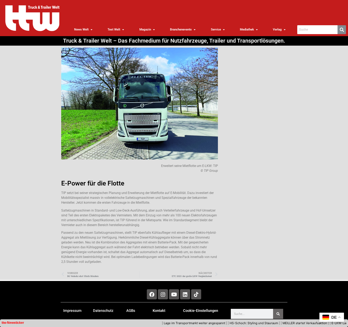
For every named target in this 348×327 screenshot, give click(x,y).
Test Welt (114, 29)
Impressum (72, 310)
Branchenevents (181, 29)
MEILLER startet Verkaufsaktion (291, 323)
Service (216, 29)
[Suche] (278, 314)
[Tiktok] (196, 294)
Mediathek (247, 29)
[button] (83, 29)
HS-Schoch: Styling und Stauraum (240, 323)
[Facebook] (152, 294)
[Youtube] (174, 294)
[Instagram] (163, 294)
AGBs (130, 310)
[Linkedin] (185, 294)
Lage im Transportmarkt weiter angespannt (181, 323)
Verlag (277, 29)
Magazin (145, 29)
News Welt (81, 29)
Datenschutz (103, 310)
